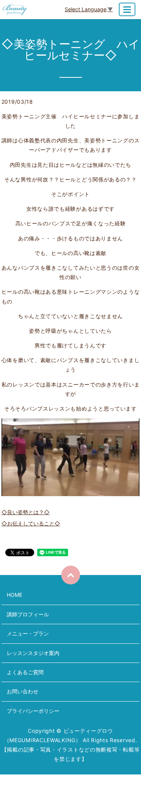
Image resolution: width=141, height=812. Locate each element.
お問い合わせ (22, 691)
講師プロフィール (28, 614)
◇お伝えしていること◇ (31, 523)
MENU (127, 9)
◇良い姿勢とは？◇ (26, 512)
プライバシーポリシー (33, 711)
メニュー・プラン (28, 633)
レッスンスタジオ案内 (33, 653)
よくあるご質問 (25, 672)
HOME (14, 595)
